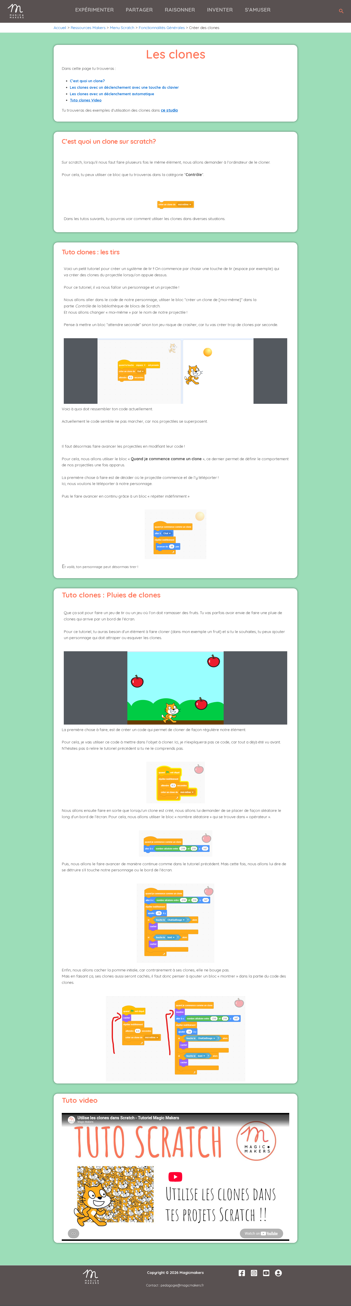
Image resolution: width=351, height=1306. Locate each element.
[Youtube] (266, 1273)
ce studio (169, 110)
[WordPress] (278, 1273)
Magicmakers (192, 1272)
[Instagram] (254, 1273)
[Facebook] (241, 1273)
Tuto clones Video (86, 100)
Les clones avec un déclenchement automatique (112, 94)
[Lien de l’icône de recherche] (341, 11)
